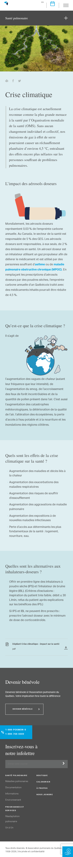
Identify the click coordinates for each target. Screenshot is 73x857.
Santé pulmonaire (16, 775)
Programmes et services (14, 808)
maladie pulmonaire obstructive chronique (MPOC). (34, 267)
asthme (40, 265)
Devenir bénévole (23, 709)
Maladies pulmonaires (16, 781)
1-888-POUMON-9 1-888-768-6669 (15, 732)
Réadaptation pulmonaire (12, 819)
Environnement (13, 800)
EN (42, 2)
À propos (41, 788)
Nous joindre (44, 795)
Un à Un (9, 827)
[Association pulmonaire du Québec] (6, 4)
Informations (12, 793)
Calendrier (43, 782)
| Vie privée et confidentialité (30, 851)
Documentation (13, 787)
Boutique (42, 775)
